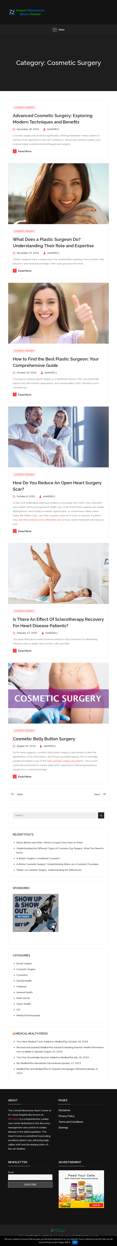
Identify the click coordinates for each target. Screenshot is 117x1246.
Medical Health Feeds (32, 1033)
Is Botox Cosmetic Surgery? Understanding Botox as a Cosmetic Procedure (57, 864)
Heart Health (23, 1003)
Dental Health (24, 980)
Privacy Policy (66, 1116)
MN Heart (13, 1118)
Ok (75, 1242)
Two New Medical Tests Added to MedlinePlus (42, 1041)
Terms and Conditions (70, 1121)
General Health (24, 992)
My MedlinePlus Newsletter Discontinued (38, 1063)
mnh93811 (53, 129)
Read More (24, 151)
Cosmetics (22, 974)
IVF (18, 1009)
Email (11, 1172)
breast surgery (24, 963)
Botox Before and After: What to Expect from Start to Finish (49, 842)
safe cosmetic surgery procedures (65, 760)
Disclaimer (64, 1110)
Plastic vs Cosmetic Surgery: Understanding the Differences (49, 869)
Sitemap (63, 1127)
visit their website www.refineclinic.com (39, 519)
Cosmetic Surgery (24, 107)
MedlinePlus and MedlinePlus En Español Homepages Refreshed (51, 1068)
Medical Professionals (28, 1015)
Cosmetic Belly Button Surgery (44, 738)
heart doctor (23, 998)
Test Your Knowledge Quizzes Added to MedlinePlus (45, 1057)
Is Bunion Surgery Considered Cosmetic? (38, 858)
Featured (21, 986)
